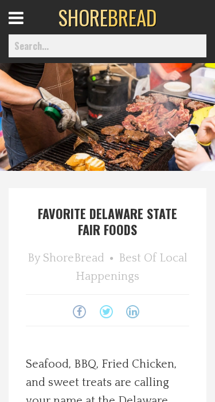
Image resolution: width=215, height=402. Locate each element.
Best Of (138, 258)
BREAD (107, 17)
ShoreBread (73, 258)
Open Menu (30, 28)
